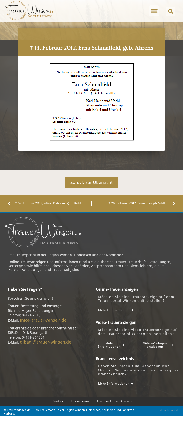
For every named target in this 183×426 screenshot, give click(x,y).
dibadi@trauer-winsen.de (45, 342)
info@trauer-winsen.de (43, 320)
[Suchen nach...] (170, 11)
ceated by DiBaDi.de (166, 410)
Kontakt (58, 401)
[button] (154, 10)
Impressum (80, 401)
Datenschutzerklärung (115, 401)
